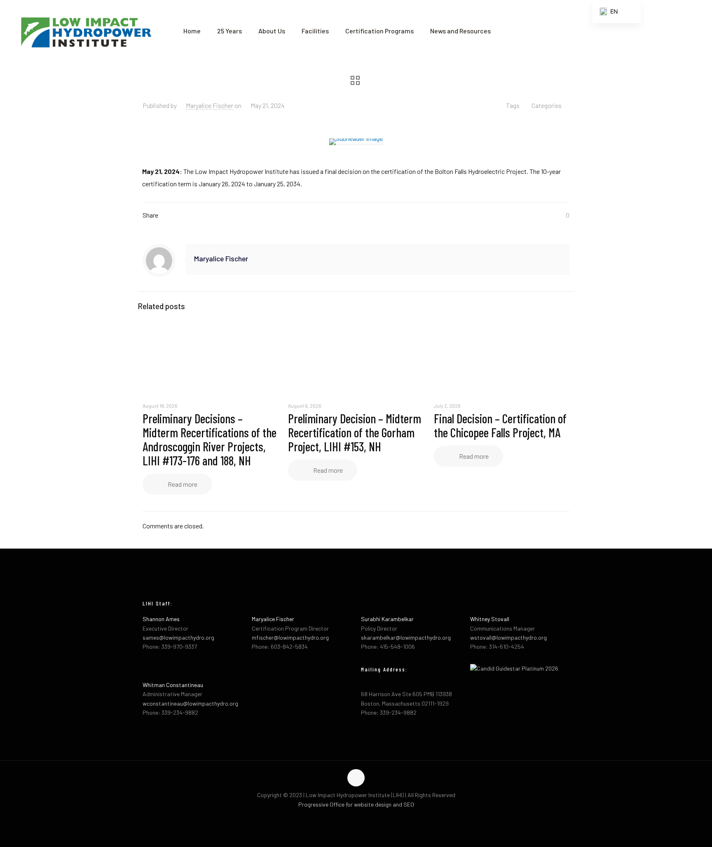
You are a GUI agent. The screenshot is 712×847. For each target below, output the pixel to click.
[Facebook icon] (347, 817)
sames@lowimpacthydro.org (178, 637)
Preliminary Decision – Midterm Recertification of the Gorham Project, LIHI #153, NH (354, 432)
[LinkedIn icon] (365, 817)
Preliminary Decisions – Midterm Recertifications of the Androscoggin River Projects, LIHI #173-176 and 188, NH (209, 439)
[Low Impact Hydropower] (85, 31)
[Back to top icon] (356, 777)
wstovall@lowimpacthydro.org (508, 637)
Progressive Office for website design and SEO (356, 804)
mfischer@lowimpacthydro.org (290, 637)
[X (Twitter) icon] (356, 817)
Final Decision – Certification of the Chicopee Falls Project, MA (500, 425)
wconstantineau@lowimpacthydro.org (190, 703)
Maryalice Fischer (209, 105)
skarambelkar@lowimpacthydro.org (406, 637)
